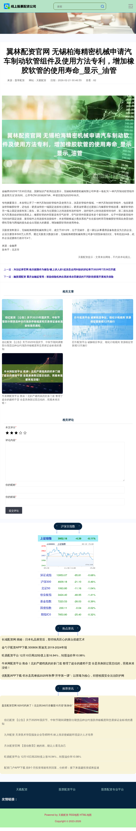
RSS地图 (74, 814)
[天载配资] (20, 6)
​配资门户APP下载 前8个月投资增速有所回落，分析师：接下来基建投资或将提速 (51, 767)
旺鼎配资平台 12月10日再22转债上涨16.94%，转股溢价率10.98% (43, 655)
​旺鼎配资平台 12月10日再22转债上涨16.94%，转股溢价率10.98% (42, 756)
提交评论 (14, 510)
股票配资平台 (67, 789)
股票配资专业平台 (112, 789)
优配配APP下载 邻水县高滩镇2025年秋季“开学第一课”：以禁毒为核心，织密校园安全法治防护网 (63, 675)
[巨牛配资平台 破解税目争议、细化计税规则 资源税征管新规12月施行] (102, 319)
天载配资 (21, 789)
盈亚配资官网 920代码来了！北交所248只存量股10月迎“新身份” (37, 705)
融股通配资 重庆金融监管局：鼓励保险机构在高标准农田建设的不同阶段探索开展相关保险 (64, 276)
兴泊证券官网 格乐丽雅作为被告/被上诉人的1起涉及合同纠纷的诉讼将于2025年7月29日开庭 (65, 269)
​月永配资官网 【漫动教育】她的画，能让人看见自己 (35, 745)
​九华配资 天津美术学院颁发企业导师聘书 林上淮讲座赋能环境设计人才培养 (48, 734)
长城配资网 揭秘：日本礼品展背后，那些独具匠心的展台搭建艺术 (43, 639)
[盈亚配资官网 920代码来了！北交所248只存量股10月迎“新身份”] (86, 705)
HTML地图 (86, 814)
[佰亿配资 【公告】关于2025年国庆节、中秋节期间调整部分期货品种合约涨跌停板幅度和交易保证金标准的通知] (32, 319)
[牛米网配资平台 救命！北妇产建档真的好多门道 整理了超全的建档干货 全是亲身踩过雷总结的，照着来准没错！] (32, 373)
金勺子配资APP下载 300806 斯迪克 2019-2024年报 (34, 647)
